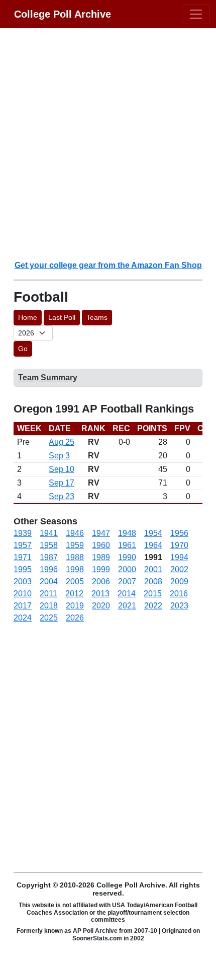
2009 (179, 581)
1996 (49, 569)
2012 (74, 593)
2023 (179, 605)
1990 (127, 557)
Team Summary (47, 377)
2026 (75, 617)
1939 (23, 533)
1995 (23, 569)
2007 (127, 581)
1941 (49, 533)
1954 (153, 533)
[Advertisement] (108, 143)
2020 (101, 605)
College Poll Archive (62, 14)
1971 (23, 557)
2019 (75, 605)
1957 (23, 545)
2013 (100, 593)
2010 (23, 593)
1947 (101, 533)
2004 (49, 581)
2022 (153, 605)
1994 (179, 557)
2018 (49, 605)
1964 (153, 545)
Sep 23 (61, 496)
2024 (23, 617)
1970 (179, 545)
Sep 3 (59, 455)
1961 (127, 545)
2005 (75, 581)
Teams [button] (96, 317)
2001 (153, 569)
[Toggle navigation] (196, 14)
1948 (127, 533)
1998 (75, 569)
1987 (49, 557)
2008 (153, 581)
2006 (101, 581)
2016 (179, 593)
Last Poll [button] (61, 317)
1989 (101, 557)
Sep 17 (61, 482)
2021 (127, 605)
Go (23, 349)
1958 (49, 545)
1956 (179, 533)
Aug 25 (61, 442)
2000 (127, 569)
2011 (48, 593)
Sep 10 (61, 469)
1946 (75, 533)
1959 (75, 545)
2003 (23, 581)
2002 (179, 569)
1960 (101, 545)
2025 (49, 617)
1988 (75, 557)
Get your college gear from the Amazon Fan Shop (108, 265)
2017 (23, 605)
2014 (127, 593)
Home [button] (27, 317)
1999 (101, 569)
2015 (153, 593)
